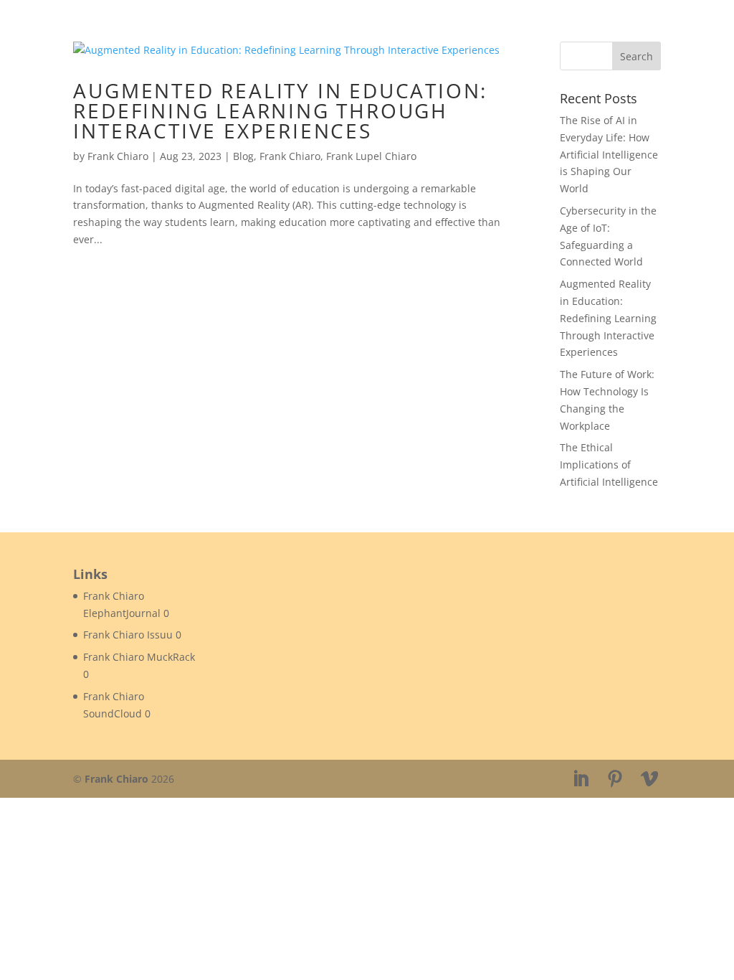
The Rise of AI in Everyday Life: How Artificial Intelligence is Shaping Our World (609, 154)
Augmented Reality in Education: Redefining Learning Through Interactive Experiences (280, 110)
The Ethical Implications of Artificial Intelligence (609, 464)
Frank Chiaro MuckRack (139, 657)
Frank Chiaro (117, 156)
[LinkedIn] (580, 779)
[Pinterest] (615, 779)
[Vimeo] (649, 779)
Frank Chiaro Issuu (128, 634)
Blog (243, 156)
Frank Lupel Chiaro (371, 156)
